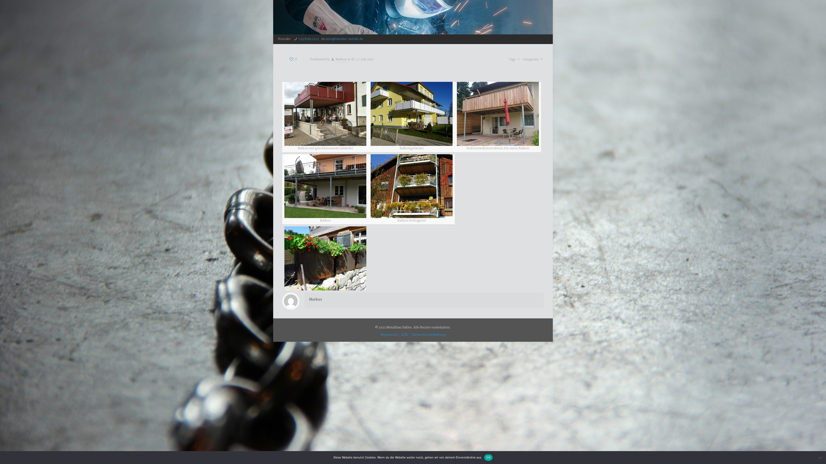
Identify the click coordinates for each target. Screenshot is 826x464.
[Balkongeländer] (412, 114)
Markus (341, 59)
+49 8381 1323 (308, 39)
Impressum (389, 334)
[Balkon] (325, 114)
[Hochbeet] (325, 258)
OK (488, 457)
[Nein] (820, 457)
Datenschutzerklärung (428, 334)
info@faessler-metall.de (344, 39)
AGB (404, 334)
